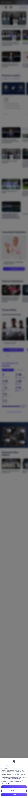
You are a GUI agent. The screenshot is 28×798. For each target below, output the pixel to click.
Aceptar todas (13, 786)
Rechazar (14, 794)
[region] (14, 778)
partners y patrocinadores (14, 778)
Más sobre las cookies (6, 783)
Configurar (14, 790)
